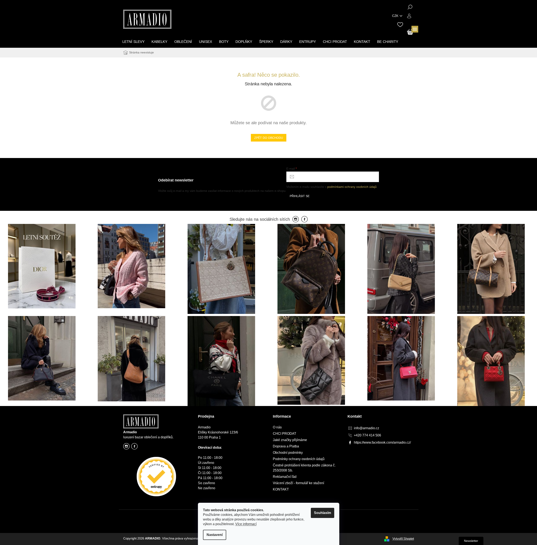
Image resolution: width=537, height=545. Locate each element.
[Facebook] (304, 219)
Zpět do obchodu (268, 137)
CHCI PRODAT (284, 433)
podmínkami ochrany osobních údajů (352, 186)
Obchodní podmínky (288, 452)
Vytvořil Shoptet (403, 538)
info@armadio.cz (366, 428)
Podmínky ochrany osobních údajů (299, 459)
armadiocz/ (126, 447)
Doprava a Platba (286, 446)
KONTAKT (281, 489)
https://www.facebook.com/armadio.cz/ (134, 447)
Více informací (246, 524)
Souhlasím (322, 513)
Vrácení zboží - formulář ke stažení (298, 483)
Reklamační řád (284, 476)
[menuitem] (133, 42)
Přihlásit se (300, 196)
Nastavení (215, 535)
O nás (277, 427)
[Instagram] (295, 219)
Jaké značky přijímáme (290, 440)
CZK (395, 16)
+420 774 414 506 (367, 435)
